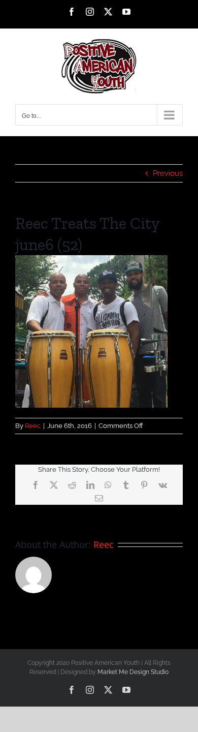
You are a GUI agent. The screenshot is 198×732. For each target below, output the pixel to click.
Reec (33, 426)
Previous (168, 173)
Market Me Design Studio (133, 672)
